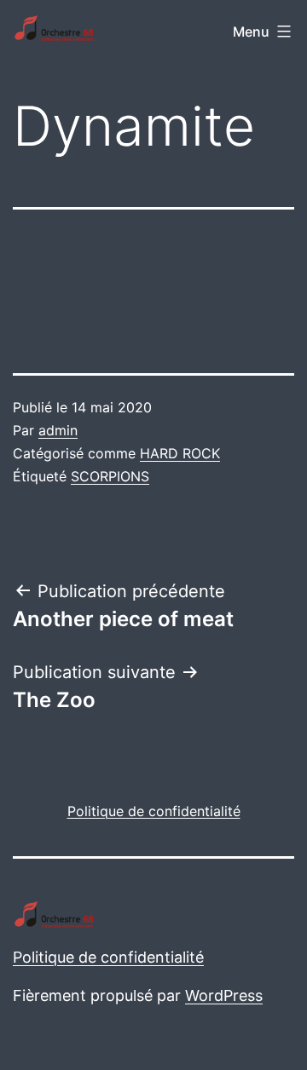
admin (58, 430)
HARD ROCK (180, 453)
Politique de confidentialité (108, 957)
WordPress (224, 995)
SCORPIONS (110, 476)
